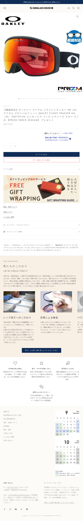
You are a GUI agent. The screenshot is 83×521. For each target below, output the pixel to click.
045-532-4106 (12, 487)
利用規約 (6, 426)
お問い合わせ (8, 440)
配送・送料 (7, 430)
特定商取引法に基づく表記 (12, 415)
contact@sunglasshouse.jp (19, 495)
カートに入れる (41, 154)
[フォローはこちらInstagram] (10, 509)
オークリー (7, 106)
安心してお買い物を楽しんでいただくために (41, 350)
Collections (16, 245)
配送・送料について (10, 207)
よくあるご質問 (8, 217)
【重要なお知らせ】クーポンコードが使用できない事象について (41, 2)
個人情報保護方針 (9, 419)
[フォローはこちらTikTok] (21, 509)
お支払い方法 (8, 433)
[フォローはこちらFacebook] (4, 509)
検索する (6, 412)
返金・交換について (10, 422)
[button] (70, 139)
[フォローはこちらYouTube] (16, 509)
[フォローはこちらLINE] (27, 509)
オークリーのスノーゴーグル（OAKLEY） (37, 245)
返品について (8, 212)
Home (6, 245)
